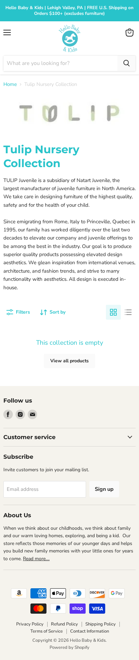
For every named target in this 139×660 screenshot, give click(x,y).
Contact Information (89, 631)
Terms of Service (46, 631)
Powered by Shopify (69, 647)
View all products (69, 361)
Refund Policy (64, 624)
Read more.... (36, 558)
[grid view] (113, 312)
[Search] (126, 63)
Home (10, 84)
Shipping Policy (100, 624)
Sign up (104, 489)
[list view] (128, 312)
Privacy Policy (30, 624)
